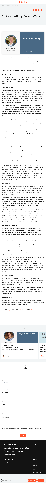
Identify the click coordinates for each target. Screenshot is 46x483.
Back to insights (7, 10)
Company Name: (4, 392)
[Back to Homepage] (23, 2)
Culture (5, 309)
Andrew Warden (19, 70)
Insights (2, 5)
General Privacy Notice (37, 472)
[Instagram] (9, 459)
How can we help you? (5, 417)
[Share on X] (36, 10)
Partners (34, 449)
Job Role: (3, 398)
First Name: (3, 374)
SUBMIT (23, 435)
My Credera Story (26, 309)
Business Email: (4, 386)
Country (3, 410)
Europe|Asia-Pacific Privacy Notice (16, 478)
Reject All (41, 480)
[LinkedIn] (5, 459)
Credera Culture (14, 309)
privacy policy (28, 429)
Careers (34, 462)
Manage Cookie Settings (6, 480)
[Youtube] (12, 459)
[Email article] (41, 10)
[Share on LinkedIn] (33, 10)
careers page (23, 304)
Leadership (35, 459)
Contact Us (35, 465)
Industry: (3, 404)
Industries (34, 446)
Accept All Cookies (32, 480)
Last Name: (3, 380)
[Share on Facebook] (39, 10)
